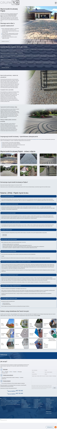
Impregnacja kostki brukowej (26, 407)
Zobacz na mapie (49, 413)
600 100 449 (19, 393)
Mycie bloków (36, 401)
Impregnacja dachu (25, 406)
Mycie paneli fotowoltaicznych (39, 404)
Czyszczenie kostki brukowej (21, 56)
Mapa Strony (36, 407)
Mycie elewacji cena (37, 399)
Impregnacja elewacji (25, 405)
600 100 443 (19, 390)
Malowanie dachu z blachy (38, 406)
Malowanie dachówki (37, 405)
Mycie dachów (24, 401)
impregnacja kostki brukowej (36, 139)
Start (23, 399)
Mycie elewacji (24, 400)
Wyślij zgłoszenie (50, 427)
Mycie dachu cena (37, 400)
